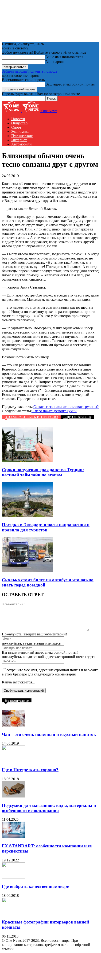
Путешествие (22, 136)
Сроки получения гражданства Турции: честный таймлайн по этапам (43, 472)
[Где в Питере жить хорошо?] (13, 761)
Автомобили (21, 144)
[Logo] (12, 111)
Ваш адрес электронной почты (70, 84)
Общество (19, 123)
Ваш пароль (54, 62)
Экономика (20, 131)
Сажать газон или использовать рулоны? (66, 407)
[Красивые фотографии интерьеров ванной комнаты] (13, 913)
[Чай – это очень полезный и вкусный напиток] (13, 725)
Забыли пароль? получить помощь (29, 71)
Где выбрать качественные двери (36, 886)
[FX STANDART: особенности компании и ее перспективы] (13, 837)
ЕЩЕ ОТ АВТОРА (77, 417)
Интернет (19, 140)
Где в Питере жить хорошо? (30, 769)
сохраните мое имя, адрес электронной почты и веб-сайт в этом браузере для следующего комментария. (50, 672)
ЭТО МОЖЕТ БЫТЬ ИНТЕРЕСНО (31, 417)
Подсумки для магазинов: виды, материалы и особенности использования (49, 808)
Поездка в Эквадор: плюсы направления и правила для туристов (45, 527)
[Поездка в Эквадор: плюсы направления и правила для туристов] (27, 516)
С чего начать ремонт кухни (54, 411)
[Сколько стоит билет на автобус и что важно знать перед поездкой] (27, 571)
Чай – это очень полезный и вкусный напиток (49, 734)
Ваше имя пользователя (64, 57)
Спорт (16, 127)
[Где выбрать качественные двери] (13, 877)
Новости (18, 119)
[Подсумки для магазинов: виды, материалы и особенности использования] (13, 796)
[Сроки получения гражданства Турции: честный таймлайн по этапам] (27, 461)
